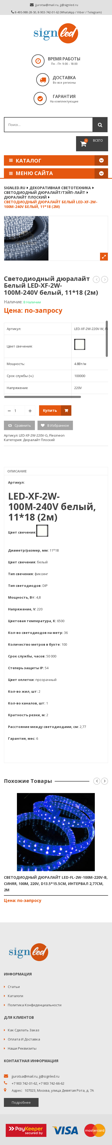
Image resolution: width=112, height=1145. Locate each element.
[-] (9, 410)
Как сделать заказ (23, 1030)
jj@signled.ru (69, 5)
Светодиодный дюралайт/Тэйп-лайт (44, 192)
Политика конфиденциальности (34, 1005)
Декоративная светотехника (60, 187)
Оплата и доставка (24, 1039)
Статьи (14, 986)
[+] (30, 410)
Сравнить (23, 425)
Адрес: (17, 1090)
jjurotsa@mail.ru (46, 5)
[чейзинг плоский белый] (56, 238)
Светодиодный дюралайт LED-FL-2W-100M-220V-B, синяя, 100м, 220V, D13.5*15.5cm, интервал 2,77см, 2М (56, 883)
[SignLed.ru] (56, 33)
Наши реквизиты (22, 1048)
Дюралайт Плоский (25, 197)
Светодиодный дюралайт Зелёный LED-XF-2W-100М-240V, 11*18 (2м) (96, 279)
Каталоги (15, 995)
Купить (50, 410)
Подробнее (21, 1102)
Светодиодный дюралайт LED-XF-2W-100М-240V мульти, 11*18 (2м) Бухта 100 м (105, 279)
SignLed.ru (14, 187)
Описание (17, 471)
